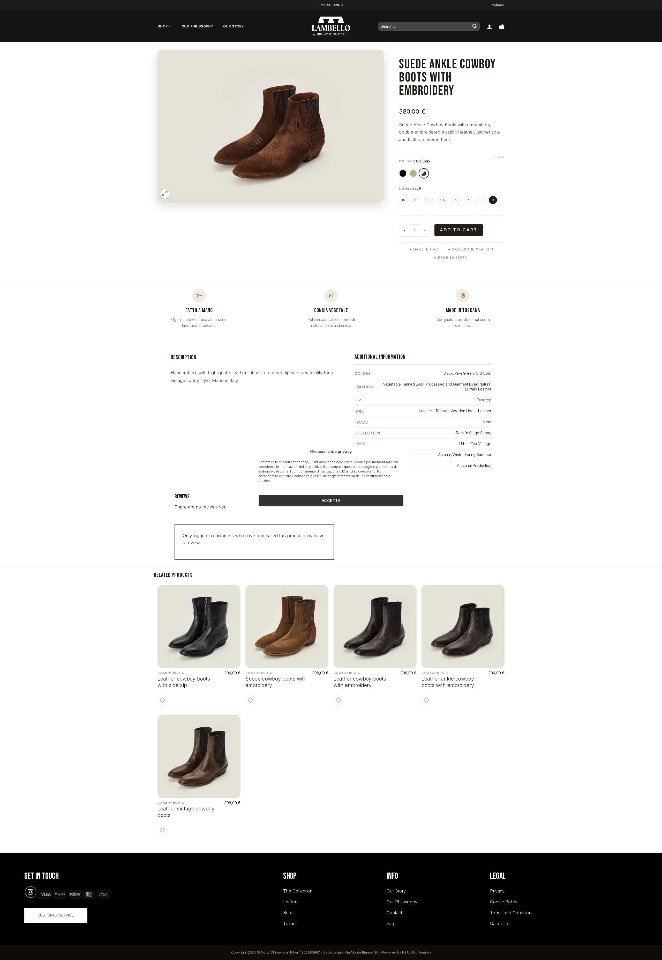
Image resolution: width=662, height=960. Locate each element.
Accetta (331, 500)
